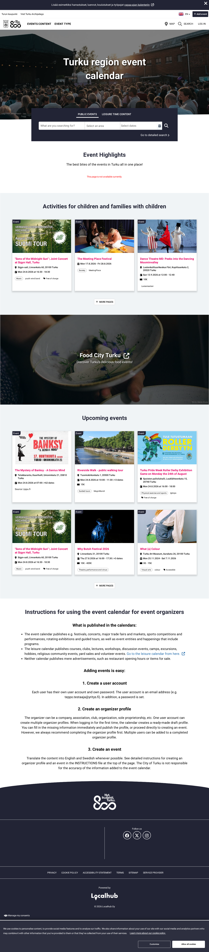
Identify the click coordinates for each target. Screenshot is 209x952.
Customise (154, 944)
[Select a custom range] (159, 126)
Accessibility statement (97, 872)
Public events (87, 114)
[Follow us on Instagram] (147, 835)
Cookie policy (69, 872)
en (187, 13)
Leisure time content (116, 114)
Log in (202, 23)
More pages (106, 302)
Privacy (51, 872)
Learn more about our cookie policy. (148, 933)
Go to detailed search (154, 135)
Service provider (153, 872)
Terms (120, 872)
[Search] (166, 126)
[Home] (12, 24)
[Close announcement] (205, 3)
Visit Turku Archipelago (32, 14)
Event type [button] (63, 23)
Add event (202, 14)
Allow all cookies (188, 944)
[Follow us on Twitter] (137, 835)
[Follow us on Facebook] (127, 835)
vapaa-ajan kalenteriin (137, 4)
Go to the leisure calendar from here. (153, 654)
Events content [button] (39, 23)
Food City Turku (100, 355)
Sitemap (133, 872)
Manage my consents (19, 915)
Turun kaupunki (9, 14)
